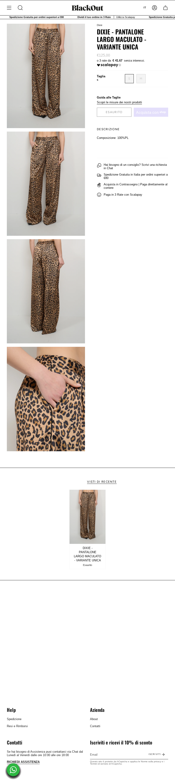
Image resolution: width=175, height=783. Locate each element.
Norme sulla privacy (151, 761)
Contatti (95, 726)
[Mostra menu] (9, 8)
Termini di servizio (99, 763)
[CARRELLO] (165, 8)
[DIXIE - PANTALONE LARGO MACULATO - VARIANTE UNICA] (87, 517)
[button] (20, 8)
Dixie (99, 25)
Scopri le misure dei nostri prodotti (119, 102)
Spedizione (14, 719)
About (94, 719)
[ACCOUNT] (154, 8)
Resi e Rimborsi (17, 726)
